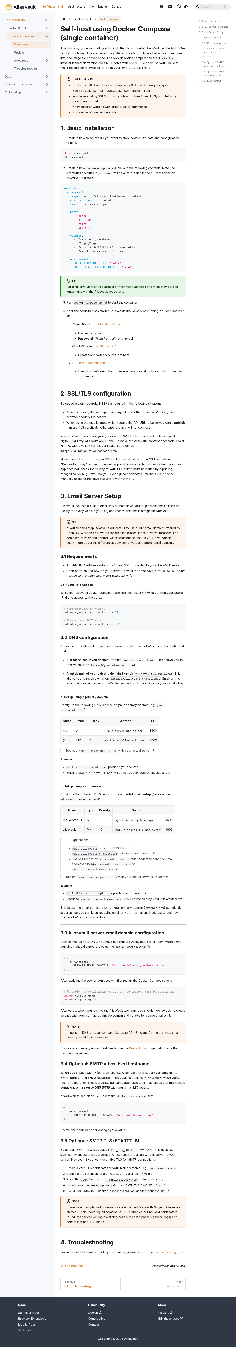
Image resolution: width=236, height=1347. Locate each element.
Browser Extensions (32, 1318)
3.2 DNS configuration (214, 43)
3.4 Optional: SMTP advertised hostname (214, 63)
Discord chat (138, 1048)
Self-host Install (53, 6)
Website (161, 6)
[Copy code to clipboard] (181, 153)
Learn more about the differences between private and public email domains (120, 542)
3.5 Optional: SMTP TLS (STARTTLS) (213, 73)
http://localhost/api (92, 363)
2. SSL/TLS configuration (213, 26)
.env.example (76, 291)
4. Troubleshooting (210, 80)
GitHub (178, 6)
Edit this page (74, 1266)
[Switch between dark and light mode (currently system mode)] (186, 7)
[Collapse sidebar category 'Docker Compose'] (47, 36)
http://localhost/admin (107, 324)
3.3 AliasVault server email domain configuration (213, 52)
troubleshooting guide (169, 1252)
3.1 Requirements (211, 37)
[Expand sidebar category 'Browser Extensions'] (47, 84)
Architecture (76, 6)
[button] (31, 60)
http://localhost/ (104, 346)
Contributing (98, 6)
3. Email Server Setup (211, 31)
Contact (116, 6)
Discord (170, 6)
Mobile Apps (27, 1324)
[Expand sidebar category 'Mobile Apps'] (47, 92)
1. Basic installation (210, 21)
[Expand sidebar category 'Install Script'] (47, 28)
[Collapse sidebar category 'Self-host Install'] (47, 20)
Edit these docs (168, 1318)
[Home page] (63, 19)
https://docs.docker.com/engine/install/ (124, 90)
